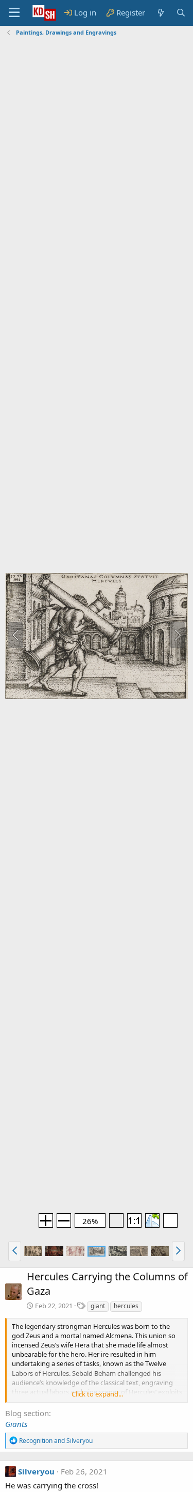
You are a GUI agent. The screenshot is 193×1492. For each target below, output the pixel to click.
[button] (14, 1251)
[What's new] (160, 12)
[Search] (181, 12)
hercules (126, 1305)
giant (98, 1305)
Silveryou (36, 1471)
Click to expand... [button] (97, 1394)
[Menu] (14, 13)
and (56, 1440)
